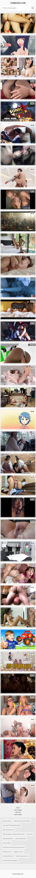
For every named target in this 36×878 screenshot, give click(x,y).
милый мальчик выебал (10, 860)
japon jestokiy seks (8, 830)
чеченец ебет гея (8, 856)
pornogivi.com (18, 3)
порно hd (18, 812)
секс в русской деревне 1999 (11, 825)
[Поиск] (33, 8)
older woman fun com (22, 856)
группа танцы (7, 821)
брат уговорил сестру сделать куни (13, 834)
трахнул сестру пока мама (22, 821)
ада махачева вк (8, 838)
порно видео (18, 810)
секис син (30, 834)
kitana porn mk (7, 852)
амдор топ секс (18, 852)
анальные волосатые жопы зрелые (14, 847)
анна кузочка (7, 843)
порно (18, 808)
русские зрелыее (20, 838)
